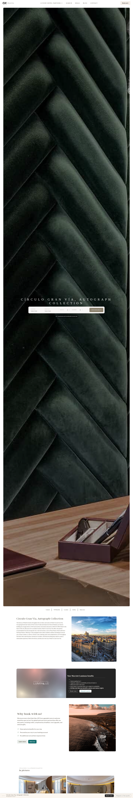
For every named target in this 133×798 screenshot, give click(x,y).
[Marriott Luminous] (41, 683)
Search (69, 3)
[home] (8, 3)
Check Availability (96, 309)
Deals (77, 3)
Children (74, 309)
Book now (73, 691)
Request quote (85, 691)
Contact (94, 3)
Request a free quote (123, 796)
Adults (62, 309)
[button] (50, 3)
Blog (85, 3)
